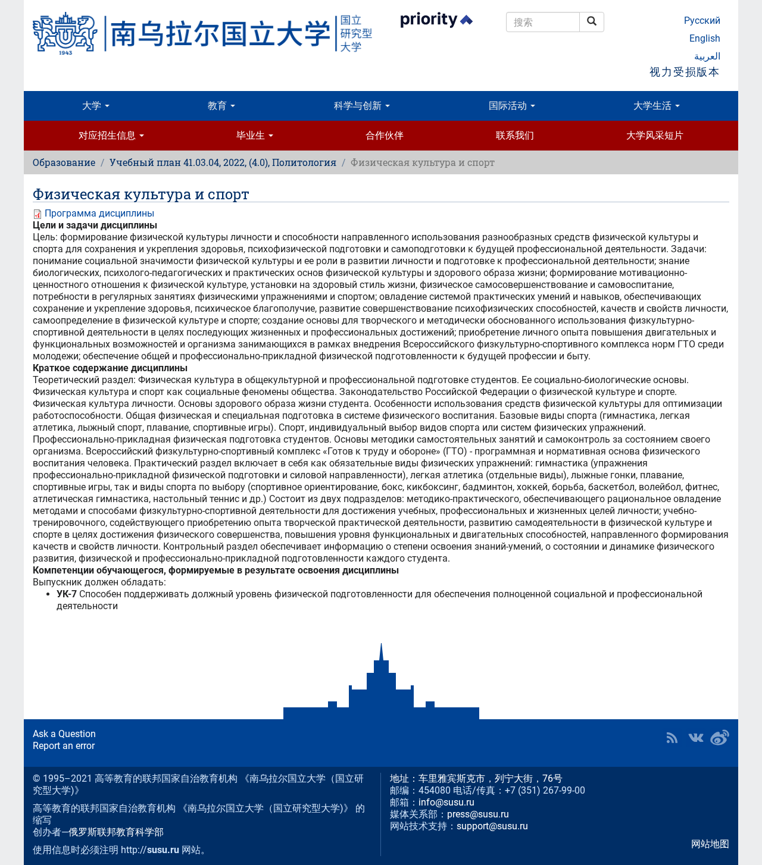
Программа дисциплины (99, 213)
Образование (64, 162)
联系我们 (515, 135)
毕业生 (251, 135)
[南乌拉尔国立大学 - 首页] (202, 33)
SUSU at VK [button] (695, 737)
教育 (218, 105)
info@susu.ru (446, 802)
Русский (702, 20)
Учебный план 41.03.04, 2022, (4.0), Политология (223, 162)
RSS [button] (672, 737)
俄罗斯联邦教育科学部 (116, 832)
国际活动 (509, 105)
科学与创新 (359, 105)
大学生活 (653, 105)
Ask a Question (64, 733)
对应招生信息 (108, 135)
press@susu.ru (478, 814)
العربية (707, 56)
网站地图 (710, 844)
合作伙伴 (385, 135)
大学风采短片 (654, 135)
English (704, 38)
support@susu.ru (492, 826)
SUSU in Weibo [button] (719, 737)
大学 (93, 105)
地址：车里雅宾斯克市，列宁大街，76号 (476, 778)
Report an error (64, 745)
